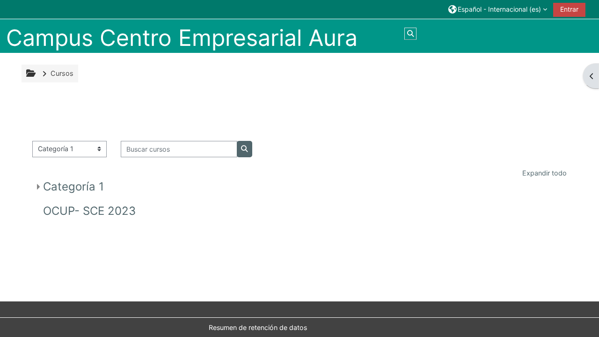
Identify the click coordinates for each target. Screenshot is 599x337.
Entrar (569, 9)
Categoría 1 (73, 186)
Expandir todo (544, 173)
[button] (497, 9)
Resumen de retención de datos (258, 327)
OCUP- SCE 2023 (89, 211)
